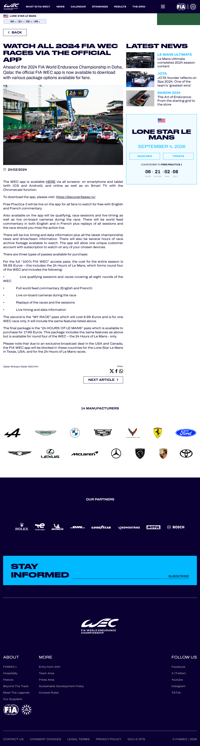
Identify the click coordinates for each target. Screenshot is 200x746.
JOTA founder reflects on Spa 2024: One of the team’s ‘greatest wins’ (176, 81)
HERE (50, 181)
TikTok (176, 693)
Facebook (178, 667)
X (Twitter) (178, 673)
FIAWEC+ (10, 667)
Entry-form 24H (49, 667)
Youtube (177, 680)
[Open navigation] (163, 6)
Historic (8, 680)
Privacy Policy (108, 739)
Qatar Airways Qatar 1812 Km (20, 366)
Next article (101, 379)
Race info (145, 156)
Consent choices (45, 739)
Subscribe (178, 576)
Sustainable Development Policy (61, 686)
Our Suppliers (12, 699)
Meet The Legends (16, 693)
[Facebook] (116, 370)
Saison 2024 (168, 92)
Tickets (178, 156)
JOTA (162, 73)
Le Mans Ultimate (174, 54)
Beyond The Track (16, 686)
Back (17, 32)
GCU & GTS (136, 739)
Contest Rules (49, 693)
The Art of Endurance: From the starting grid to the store (176, 100)
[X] (112, 370)
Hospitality (10, 673)
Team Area (46, 673)
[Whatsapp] (121, 370)
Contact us (13, 739)
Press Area (46, 680)
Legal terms (78, 739)
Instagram (178, 686)
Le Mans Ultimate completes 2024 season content (176, 62)
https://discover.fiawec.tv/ (76, 197)
